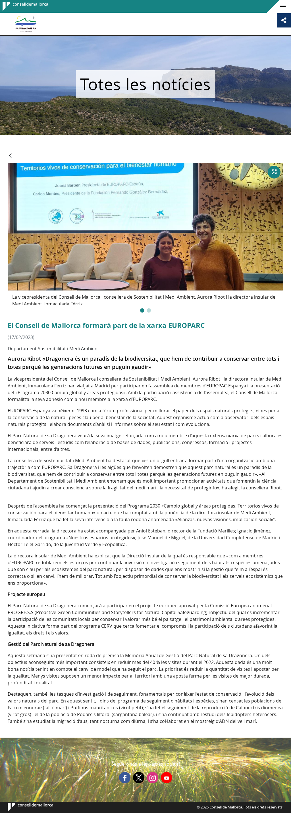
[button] (142, 310)
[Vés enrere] (10, 156)
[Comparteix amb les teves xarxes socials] (284, 20)
